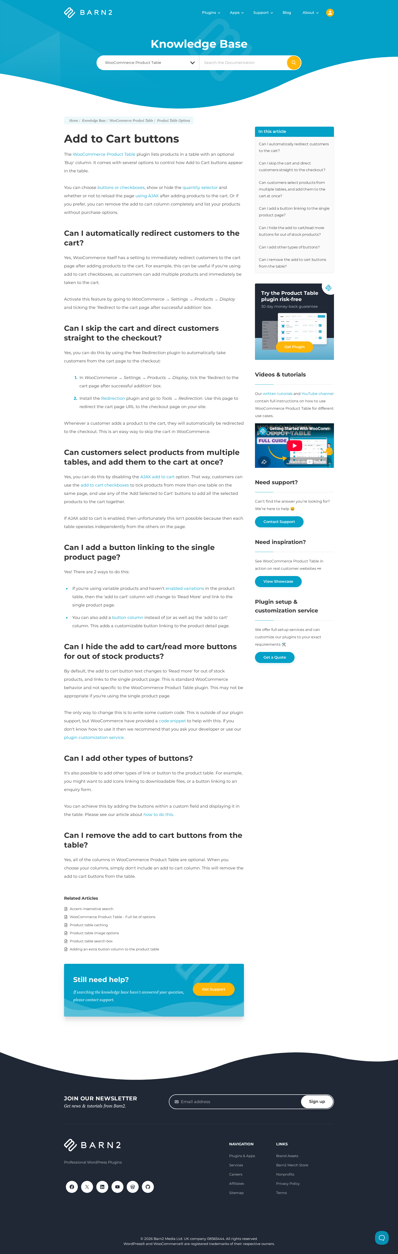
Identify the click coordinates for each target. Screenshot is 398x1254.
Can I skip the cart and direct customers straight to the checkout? (292, 166)
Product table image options (94, 933)
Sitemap (236, 1193)
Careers (235, 1174)
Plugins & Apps (242, 1156)
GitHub (148, 1187)
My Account (330, 13)
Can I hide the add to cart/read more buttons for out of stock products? (291, 231)
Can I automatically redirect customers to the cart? (294, 147)
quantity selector (200, 187)
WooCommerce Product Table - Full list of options (112, 917)
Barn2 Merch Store (292, 1165)
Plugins (209, 12)
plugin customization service (94, 737)
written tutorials (278, 393)
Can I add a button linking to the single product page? (294, 211)
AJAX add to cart (157, 476)
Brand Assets (287, 1156)
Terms (281, 1193)
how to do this (158, 814)
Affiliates (236, 1183)
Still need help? (101, 979)
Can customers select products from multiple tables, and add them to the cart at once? (292, 189)
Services (236, 1165)
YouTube (117, 1187)
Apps (235, 12)
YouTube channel (317, 393)
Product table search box (91, 941)
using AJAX (147, 195)
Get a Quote (274, 657)
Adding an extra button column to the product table (114, 949)
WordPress (133, 1187)
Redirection (113, 398)
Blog (287, 12)
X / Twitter (87, 1187)
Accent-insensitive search (91, 909)
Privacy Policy (288, 1183)
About (308, 12)
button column (127, 617)
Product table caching (89, 925)
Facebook (72, 1187)
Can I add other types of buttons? (289, 247)
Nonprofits (285, 1174)
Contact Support (279, 522)
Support (261, 12)
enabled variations (185, 588)
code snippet (172, 720)
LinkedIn (102, 1187)
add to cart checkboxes (105, 485)
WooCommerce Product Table (104, 154)
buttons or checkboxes (121, 187)
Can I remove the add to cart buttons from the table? (292, 263)
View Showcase (278, 581)
